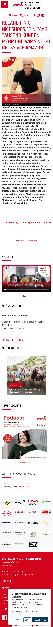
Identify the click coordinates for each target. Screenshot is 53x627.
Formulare (8, 597)
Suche (26, 15)
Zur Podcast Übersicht (26, 462)
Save (27, 619)
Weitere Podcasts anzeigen (26, 240)
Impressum (8, 600)
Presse (5, 588)
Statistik (34, 611)
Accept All (40, 619)
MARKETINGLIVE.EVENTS (20, 486)
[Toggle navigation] (4, 4)
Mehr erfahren (26, 296)
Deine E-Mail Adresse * (13, 328)
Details (18, 619)
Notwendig (19, 611)
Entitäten (7, 603)
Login (14, 15)
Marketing (15, 615)
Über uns (7, 591)
